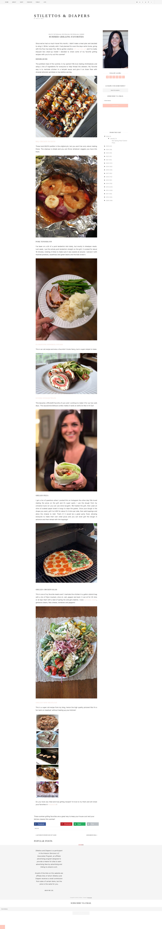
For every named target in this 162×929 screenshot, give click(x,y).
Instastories (52, 804)
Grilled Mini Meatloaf (46, 703)
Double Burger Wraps (46, 398)
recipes (73, 34)
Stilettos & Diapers (62, 16)
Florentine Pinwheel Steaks (49, 344)
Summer (82, 34)
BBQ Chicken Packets (45, 141)
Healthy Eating (53, 34)
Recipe (64, 34)
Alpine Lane (89, 897)
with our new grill (79, 49)
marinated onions (90, 600)
